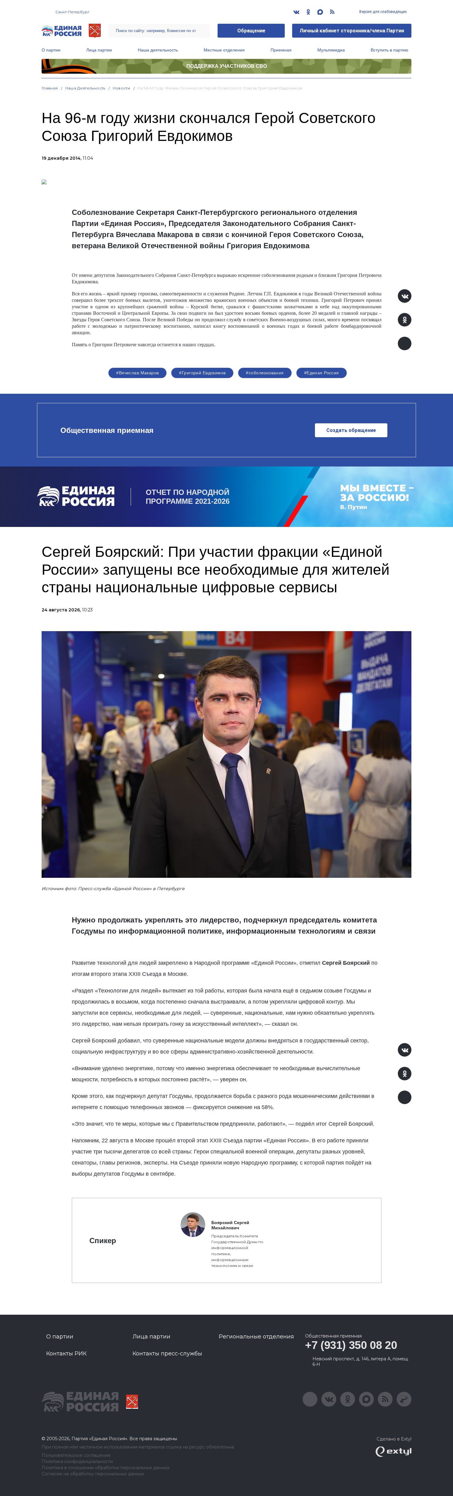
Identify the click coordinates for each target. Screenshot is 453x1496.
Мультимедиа (331, 49)
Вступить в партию (389, 49)
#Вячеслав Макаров (137, 372)
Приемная (281, 49)
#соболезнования (265, 372)
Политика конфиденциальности (77, 1461)
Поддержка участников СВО (226, 66)
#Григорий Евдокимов (202, 372)
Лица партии (99, 49)
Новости (121, 88)
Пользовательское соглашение (76, 1455)
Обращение (251, 31)
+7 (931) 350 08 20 (351, 1345)
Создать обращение (351, 430)
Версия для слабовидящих (382, 12)
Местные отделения (224, 49)
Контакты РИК (66, 1353)
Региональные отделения (256, 1336)
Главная (50, 88)
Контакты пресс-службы (167, 1353)
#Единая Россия (321, 372)
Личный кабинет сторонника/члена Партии (352, 31)
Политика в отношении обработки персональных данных (105, 1467)
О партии (51, 49)
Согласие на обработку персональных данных (93, 1474)
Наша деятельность (158, 49)
